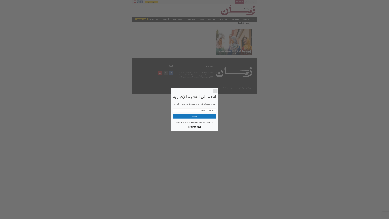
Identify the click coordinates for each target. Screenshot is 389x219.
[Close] (215, 91)
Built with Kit (194, 127)
